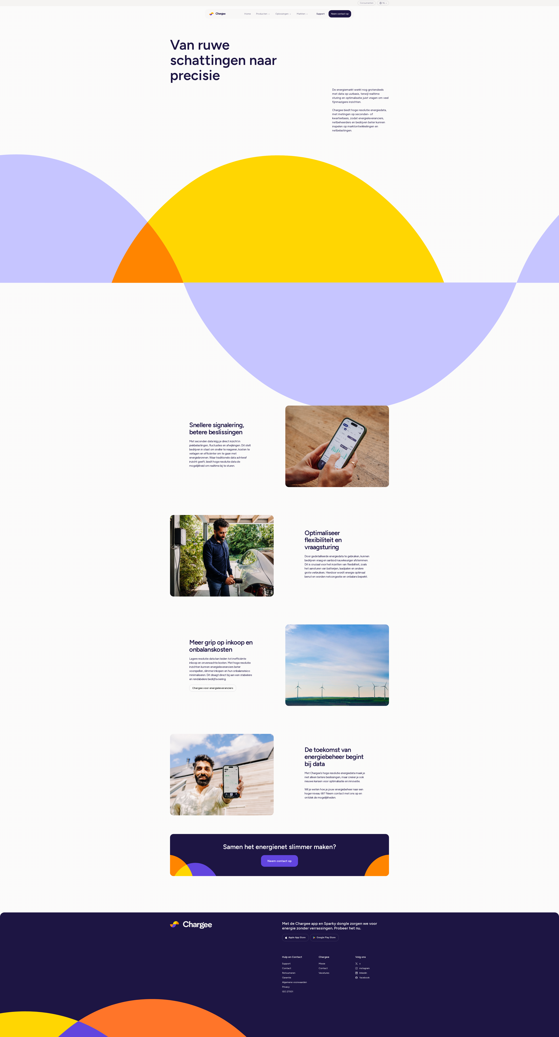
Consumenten (366, 3)
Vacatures (324, 973)
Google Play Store (326, 937)
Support (320, 14)
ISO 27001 (287, 991)
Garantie (286, 977)
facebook (364, 977)
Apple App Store (297, 937)
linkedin (363, 973)
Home (247, 13)
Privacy (286, 986)
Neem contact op (340, 14)
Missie (322, 963)
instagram (364, 968)
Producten (261, 13)
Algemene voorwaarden (294, 982)
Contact (286, 968)
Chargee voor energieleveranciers (212, 688)
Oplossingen (282, 13)
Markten (301, 13)
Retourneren (288, 973)
